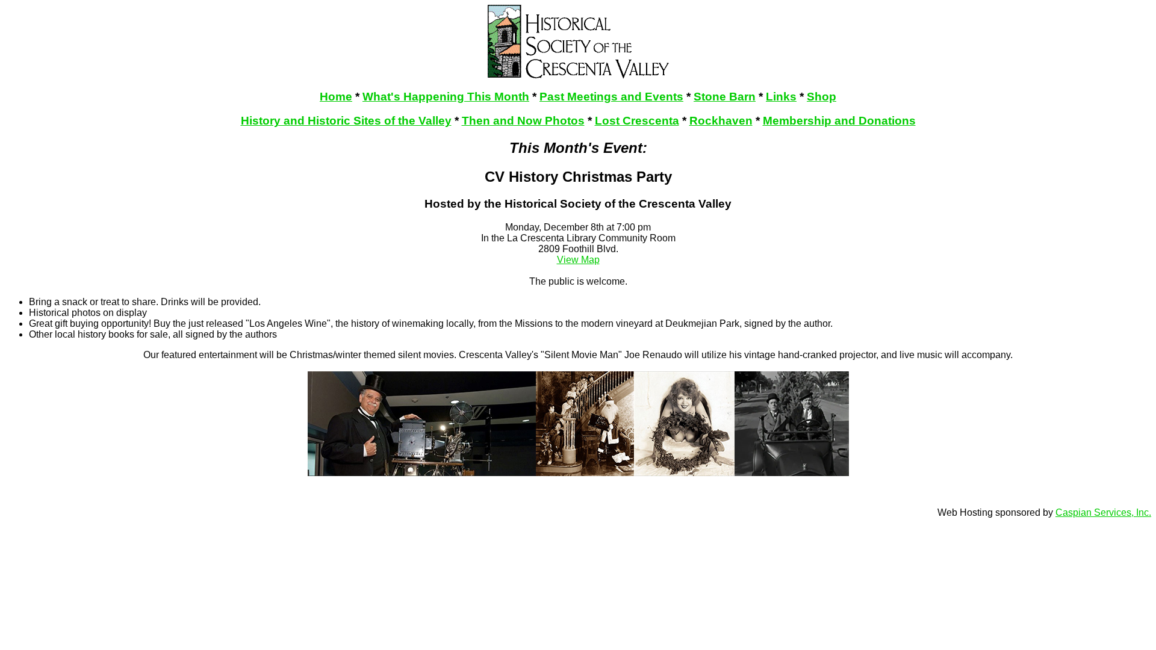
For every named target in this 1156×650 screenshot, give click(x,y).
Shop (821, 96)
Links (781, 96)
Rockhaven (721, 120)
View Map (578, 260)
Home (336, 96)
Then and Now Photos (523, 120)
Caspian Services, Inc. (1103, 512)
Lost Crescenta (637, 120)
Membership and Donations (839, 120)
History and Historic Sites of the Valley (346, 120)
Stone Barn (725, 96)
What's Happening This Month (445, 96)
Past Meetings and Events (611, 96)
